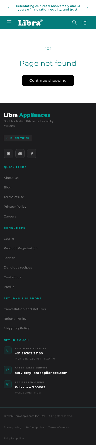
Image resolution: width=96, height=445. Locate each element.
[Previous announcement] (8, 8)
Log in (9, 238)
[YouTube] (20, 153)
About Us (11, 178)
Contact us (12, 277)
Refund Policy (15, 318)
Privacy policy (12, 427)
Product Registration (21, 248)
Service (10, 258)
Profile (9, 287)
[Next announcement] (87, 8)
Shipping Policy (17, 328)
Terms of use (14, 197)
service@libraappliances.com (41, 373)
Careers (10, 216)
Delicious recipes (18, 267)
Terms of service (58, 427)
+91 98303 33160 (29, 353)
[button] (9, 22)
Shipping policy (14, 438)
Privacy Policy (15, 206)
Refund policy (35, 427)
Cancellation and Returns (25, 309)
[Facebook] (31, 153)
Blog (7, 187)
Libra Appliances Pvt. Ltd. (29, 416)
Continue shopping (48, 80)
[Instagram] (8, 153)
